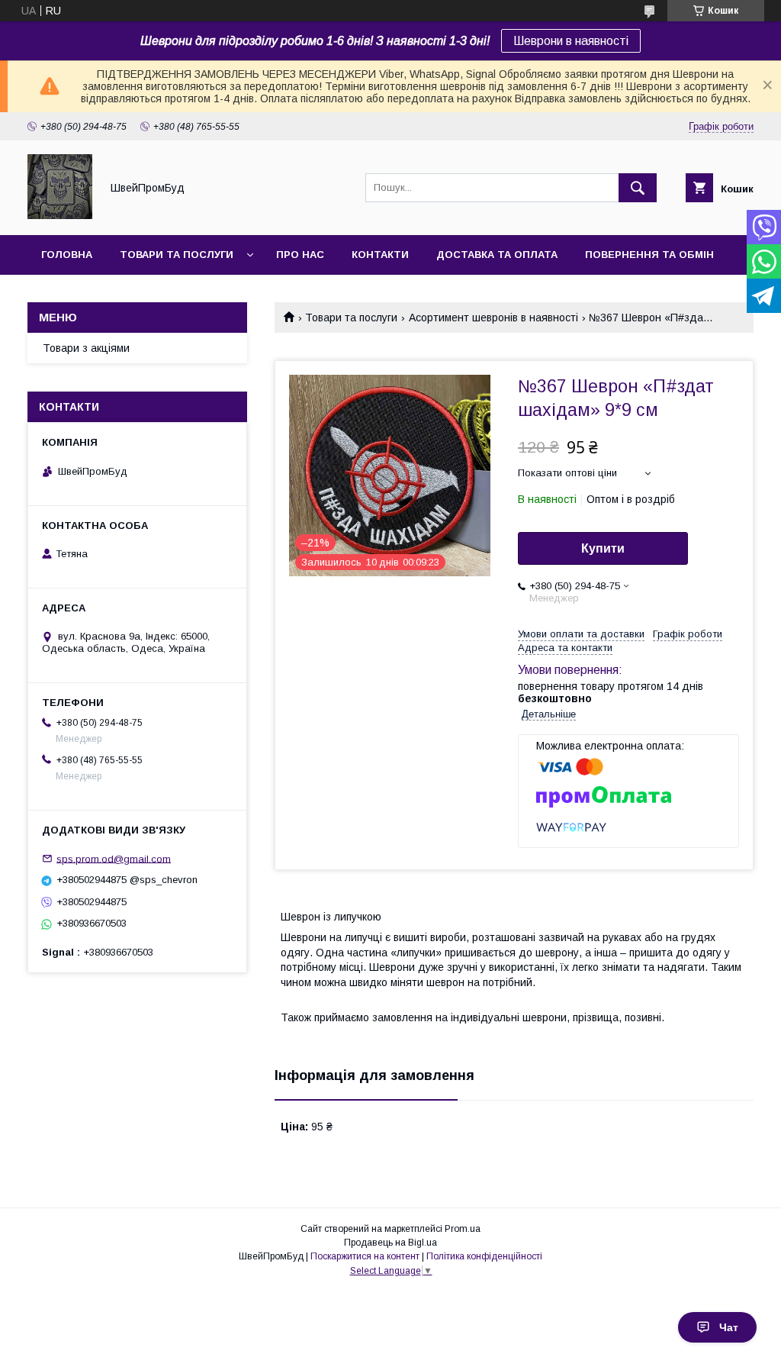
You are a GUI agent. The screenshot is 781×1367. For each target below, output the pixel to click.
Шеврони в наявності (570, 40)
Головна (66, 254)
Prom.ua (462, 1229)
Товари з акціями (86, 348)
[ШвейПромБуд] (59, 215)
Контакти (380, 254)
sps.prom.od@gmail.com (113, 858)
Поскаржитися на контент (364, 1256)
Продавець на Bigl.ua (390, 1242)
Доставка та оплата (497, 254)
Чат (728, 1327)
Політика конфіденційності (484, 1256)
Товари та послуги (176, 254)
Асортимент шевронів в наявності (493, 317)
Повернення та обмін (649, 254)
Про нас (300, 254)
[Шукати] (638, 187)
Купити (603, 548)
